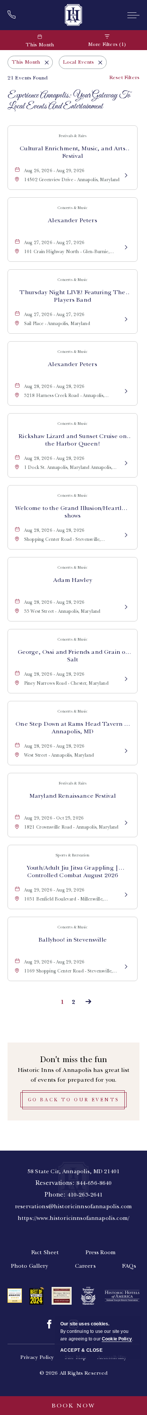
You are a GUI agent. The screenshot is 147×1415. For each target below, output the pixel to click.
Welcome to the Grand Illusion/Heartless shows (72, 511)
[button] (73, 1099)
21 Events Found (27, 78)
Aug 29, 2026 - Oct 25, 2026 (54, 818)
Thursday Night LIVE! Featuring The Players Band (72, 296)
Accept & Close (81, 1350)
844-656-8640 (94, 1183)
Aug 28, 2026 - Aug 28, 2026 (54, 386)
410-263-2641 (85, 1194)
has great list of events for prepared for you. (73, 1075)
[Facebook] (49, 1324)
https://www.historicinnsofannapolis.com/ (73, 1218)
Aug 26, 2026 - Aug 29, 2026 (54, 170)
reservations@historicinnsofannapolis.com (73, 1206)
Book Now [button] (73, 1405)
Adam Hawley (72, 580)
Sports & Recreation (73, 855)
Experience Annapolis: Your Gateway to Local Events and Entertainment (69, 101)
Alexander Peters (72, 220)
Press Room (101, 1252)
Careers (85, 1265)
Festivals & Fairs (73, 135)
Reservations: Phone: (73, 1194)
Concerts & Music (72, 207)
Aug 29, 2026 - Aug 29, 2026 (54, 890)
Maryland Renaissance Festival (72, 796)
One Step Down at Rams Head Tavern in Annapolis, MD (72, 727)
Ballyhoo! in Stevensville (72, 939)
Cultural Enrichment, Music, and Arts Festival (72, 152)
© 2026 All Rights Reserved (74, 1373)
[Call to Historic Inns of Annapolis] (14, 15)
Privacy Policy (37, 1357)
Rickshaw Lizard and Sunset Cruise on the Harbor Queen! (72, 439)
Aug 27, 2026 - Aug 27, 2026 (54, 242)
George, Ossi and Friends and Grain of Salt (73, 655)
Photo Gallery (30, 1265)
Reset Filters (124, 77)
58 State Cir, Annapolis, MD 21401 (73, 1171)
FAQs (129, 1265)
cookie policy (117, 1339)
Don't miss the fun (73, 1059)
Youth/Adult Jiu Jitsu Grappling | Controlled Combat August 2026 (72, 871)
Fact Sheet (45, 1252)
